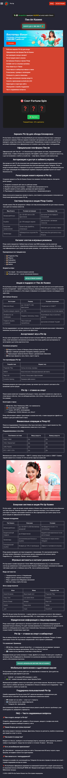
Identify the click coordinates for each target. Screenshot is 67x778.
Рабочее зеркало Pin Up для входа (18, 49)
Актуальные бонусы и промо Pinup (18, 61)
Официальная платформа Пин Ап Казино (20, 52)
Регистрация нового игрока (15, 58)
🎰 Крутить (33, 117)
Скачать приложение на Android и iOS (19, 81)
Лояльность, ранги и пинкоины (16, 75)
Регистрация (60, 3)
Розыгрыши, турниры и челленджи (18, 72)
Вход (51, 3)
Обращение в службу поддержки (17, 87)
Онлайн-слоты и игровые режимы (18, 64)
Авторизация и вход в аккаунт (16, 55)
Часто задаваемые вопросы (16, 89)
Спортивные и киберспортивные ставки (20, 69)
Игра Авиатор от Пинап (14, 66)
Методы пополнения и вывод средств (19, 78)
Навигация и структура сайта (16, 84)
